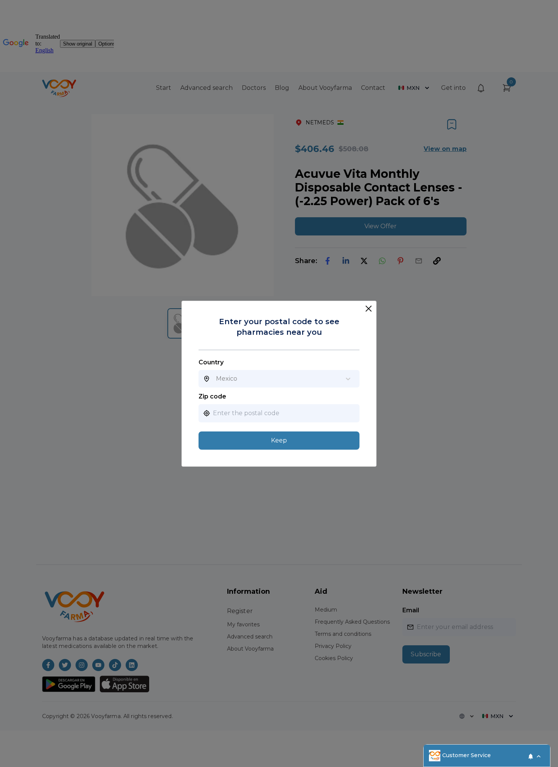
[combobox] (216, 378)
